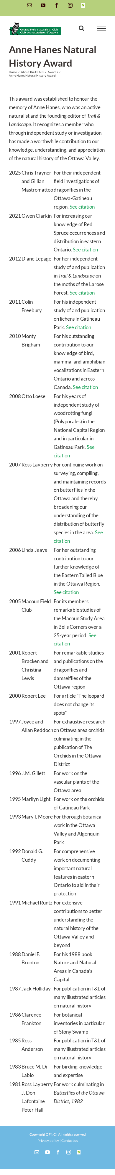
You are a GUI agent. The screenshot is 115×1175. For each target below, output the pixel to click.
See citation (82, 207)
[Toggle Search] (81, 28)
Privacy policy (48, 1140)
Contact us (69, 1140)
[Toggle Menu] (102, 28)
